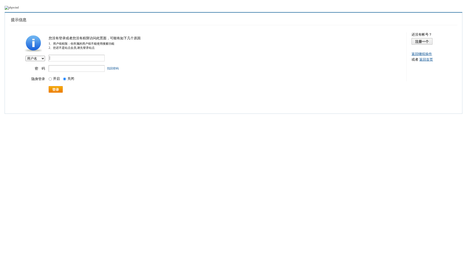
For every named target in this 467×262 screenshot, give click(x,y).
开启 (56, 79)
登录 (55, 89)
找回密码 (113, 68)
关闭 (70, 79)
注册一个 (422, 41)
